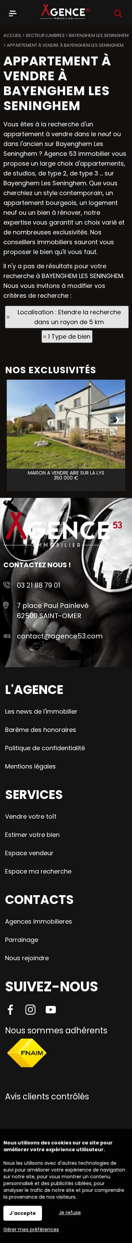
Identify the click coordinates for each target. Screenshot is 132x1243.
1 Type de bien (69, 336)
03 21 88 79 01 (38, 585)
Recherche (118, 13)
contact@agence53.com (60, 636)
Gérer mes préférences (31, 1229)
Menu (12, 12)
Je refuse (70, 1212)
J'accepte (22, 1213)
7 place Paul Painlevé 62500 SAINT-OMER (53, 610)
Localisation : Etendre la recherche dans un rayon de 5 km (69, 317)
